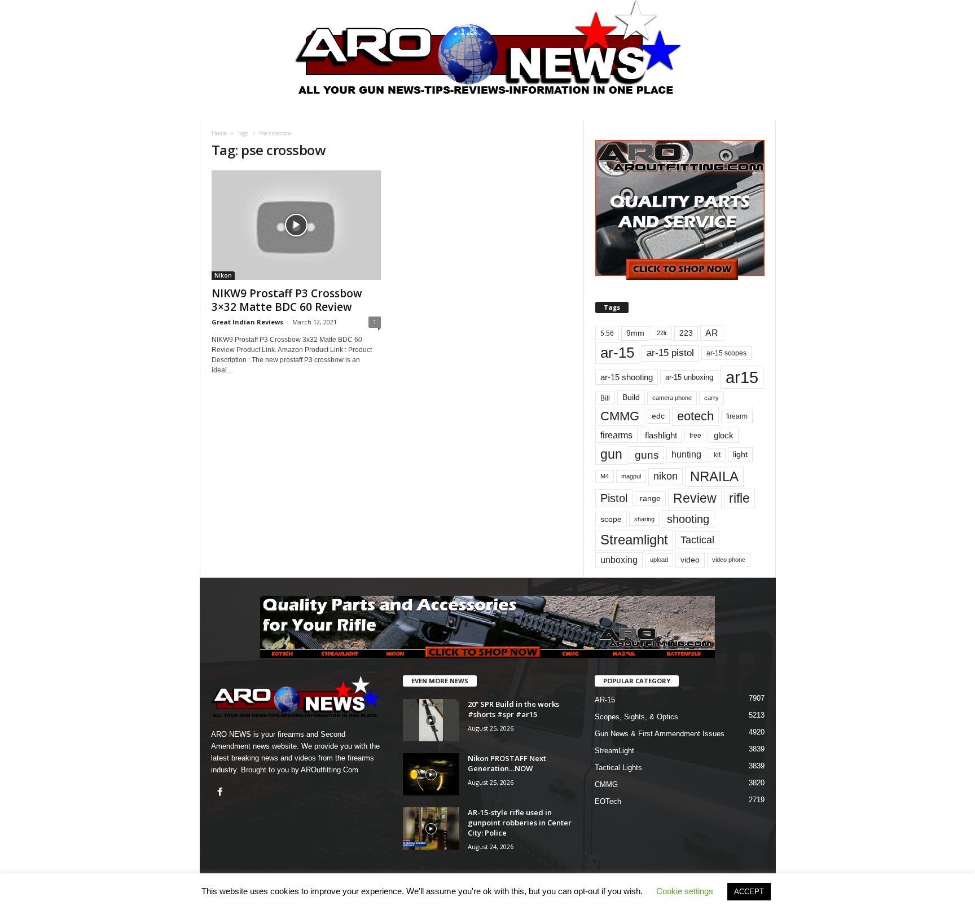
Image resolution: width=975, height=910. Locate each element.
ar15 (742, 377)
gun (611, 454)
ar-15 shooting (626, 377)
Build (631, 397)
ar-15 (617, 353)
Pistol (613, 498)
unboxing (619, 560)
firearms (616, 435)
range (650, 498)
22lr (662, 332)
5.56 (607, 333)
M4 (604, 476)
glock (724, 435)
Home (219, 133)
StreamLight (614, 750)
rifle (739, 498)
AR (711, 333)
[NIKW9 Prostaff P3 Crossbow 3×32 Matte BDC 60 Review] (296, 225)
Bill (605, 398)
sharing (644, 519)
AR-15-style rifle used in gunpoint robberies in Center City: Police (520, 822)
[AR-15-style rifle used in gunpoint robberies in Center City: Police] (431, 828)
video (690, 560)
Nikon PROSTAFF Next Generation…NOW (507, 763)
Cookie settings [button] (684, 891)
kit (717, 454)
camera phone (672, 397)
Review (695, 498)
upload (659, 559)
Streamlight (634, 539)
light (740, 454)
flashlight (661, 435)
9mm (635, 333)
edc (658, 416)
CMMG (619, 416)
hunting (686, 454)
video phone (728, 559)
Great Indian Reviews (247, 322)
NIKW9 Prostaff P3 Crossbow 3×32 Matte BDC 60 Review (287, 300)
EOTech (608, 801)
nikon (665, 476)
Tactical (697, 540)
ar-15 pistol (670, 353)
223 (686, 333)
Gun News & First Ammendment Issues (659, 733)
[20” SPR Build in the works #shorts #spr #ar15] (431, 720)
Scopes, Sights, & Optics (636, 717)
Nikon (223, 275)
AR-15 (605, 700)
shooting (688, 519)
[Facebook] (221, 793)
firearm (737, 416)
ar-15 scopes (726, 353)
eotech (695, 416)
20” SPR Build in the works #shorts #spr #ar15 (513, 709)
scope (611, 519)
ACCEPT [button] (749, 891)
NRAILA (714, 476)
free (695, 435)
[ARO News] (488, 47)
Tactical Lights (618, 767)
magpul (631, 476)
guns (647, 455)
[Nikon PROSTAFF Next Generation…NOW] (431, 774)
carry (711, 397)
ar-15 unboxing (689, 377)
